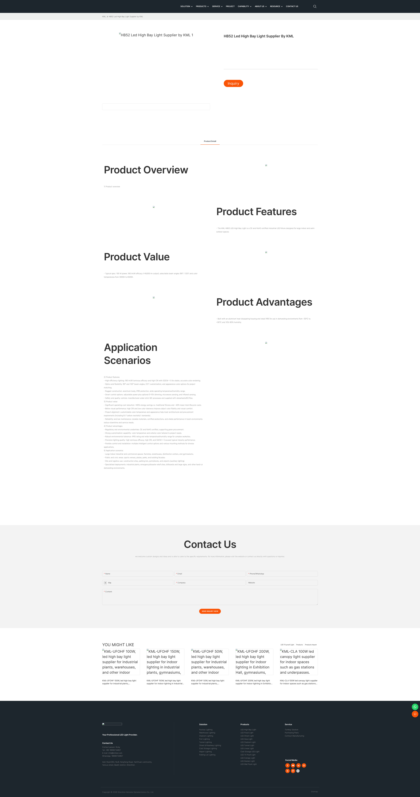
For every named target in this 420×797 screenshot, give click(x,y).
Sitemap (314, 791)
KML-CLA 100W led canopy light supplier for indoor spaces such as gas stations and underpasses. (299, 682)
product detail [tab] (210, 141)
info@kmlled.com (115, 753)
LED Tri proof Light (287, 645)
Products (299, 645)
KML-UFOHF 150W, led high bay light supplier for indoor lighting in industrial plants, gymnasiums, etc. (164, 682)
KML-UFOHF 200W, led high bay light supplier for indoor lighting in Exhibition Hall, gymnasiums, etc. (254, 682)
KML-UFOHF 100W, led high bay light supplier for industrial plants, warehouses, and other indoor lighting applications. (120, 682)
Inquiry (233, 83)
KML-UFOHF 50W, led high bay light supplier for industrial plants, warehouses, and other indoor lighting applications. (209, 682)
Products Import (311, 645)
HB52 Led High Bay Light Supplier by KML (126, 16)
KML (104, 16)
